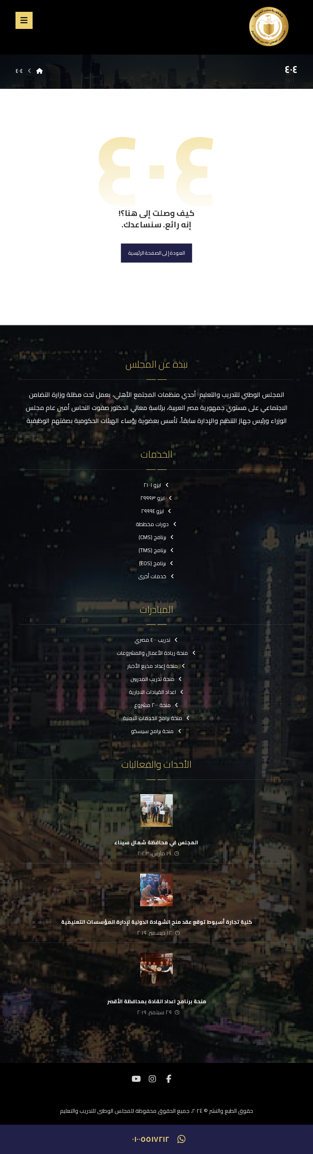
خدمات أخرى (152, 576)
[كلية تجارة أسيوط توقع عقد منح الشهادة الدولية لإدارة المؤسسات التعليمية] (156, 890)
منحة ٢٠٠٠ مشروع (152, 705)
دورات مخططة (152, 524)
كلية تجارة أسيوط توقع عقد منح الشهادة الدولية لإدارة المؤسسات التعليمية (156, 922)
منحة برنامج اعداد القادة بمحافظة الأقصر (156, 1001)
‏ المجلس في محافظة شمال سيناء (156, 842)
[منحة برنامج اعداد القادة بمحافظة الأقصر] (156, 969)
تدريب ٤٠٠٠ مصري (152, 640)
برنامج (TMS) (152, 550)
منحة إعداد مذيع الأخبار (152, 666)
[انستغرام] (152, 1079)
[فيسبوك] (169, 1079)
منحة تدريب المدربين (152, 679)
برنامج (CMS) (152, 537)
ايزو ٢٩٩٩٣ (152, 498)
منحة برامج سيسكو (152, 731)
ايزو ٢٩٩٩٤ (152, 511)
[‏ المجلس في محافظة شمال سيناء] (156, 810)
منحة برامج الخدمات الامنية (152, 718)
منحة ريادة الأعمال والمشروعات (152, 653)
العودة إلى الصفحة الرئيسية (156, 253)
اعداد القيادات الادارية (152, 692)
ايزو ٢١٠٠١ (152, 485)
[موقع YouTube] (136, 1079)
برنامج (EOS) (152, 563)
